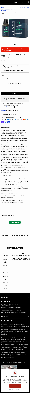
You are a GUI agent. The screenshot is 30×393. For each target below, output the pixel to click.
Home (2, 7)
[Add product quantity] (7, 78)
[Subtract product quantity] (2, 78)
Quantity (3, 75)
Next (28, 7)
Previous (22, 7)
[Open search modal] (22, 2)
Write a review (15, 222)
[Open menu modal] (2, 2)
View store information (8, 106)
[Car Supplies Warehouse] (15, 2)
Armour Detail (5, 58)
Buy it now (15, 93)
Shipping (3, 110)
